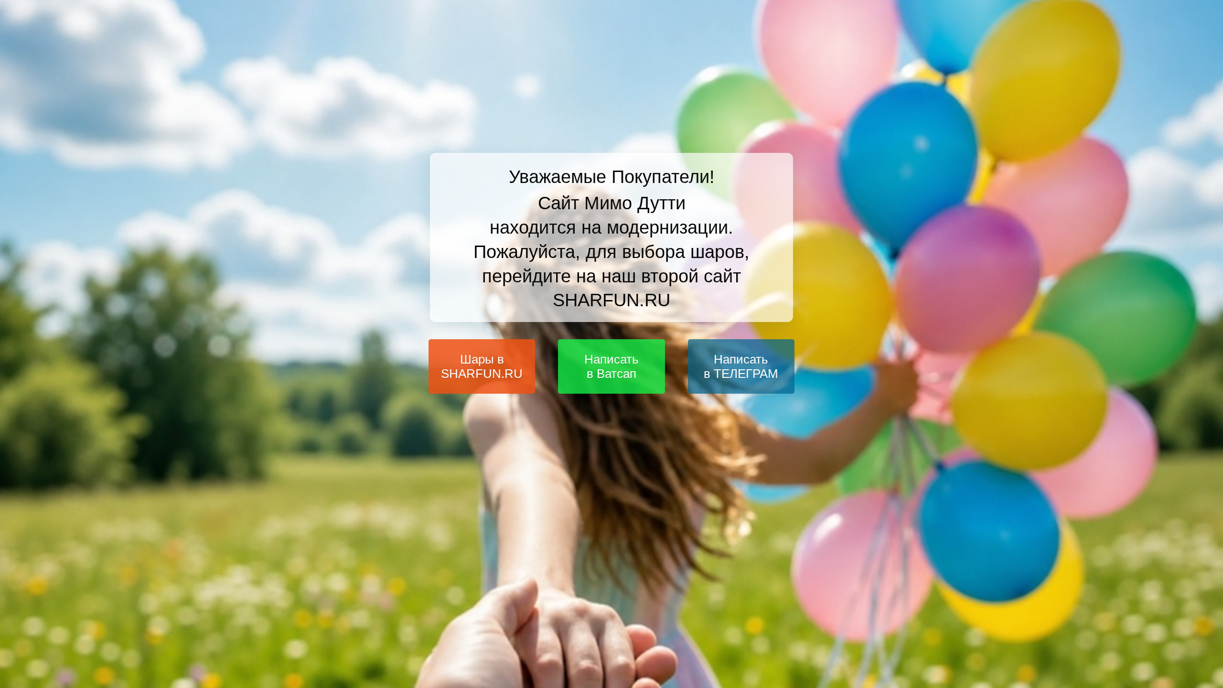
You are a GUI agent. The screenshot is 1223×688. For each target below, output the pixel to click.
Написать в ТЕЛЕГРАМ (741, 366)
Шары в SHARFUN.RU (482, 366)
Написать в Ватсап (611, 366)
